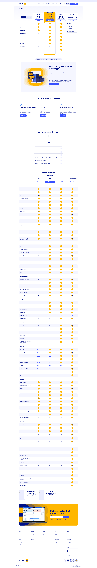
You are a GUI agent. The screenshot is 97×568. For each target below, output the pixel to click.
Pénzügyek (20, 536)
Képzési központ (45, 534)
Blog (67, 534)
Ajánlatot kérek (72, 20)
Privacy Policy (73, 566)
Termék (39, 3)
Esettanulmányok (33, 539)
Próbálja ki (38, 20)
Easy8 (19, 531)
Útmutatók (56, 536)
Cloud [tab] (23, 17)
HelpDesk (20, 539)
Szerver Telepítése (33, 534)
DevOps (20, 544)
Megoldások (42, 3)
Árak (56, 3)
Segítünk (53, 3)
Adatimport (44, 536)
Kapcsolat (67, 3)
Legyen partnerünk (69, 542)
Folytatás (65, 517)
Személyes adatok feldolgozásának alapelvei (60, 542)
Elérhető (38, 349)
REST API (56, 534)
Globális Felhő (32, 531)
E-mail (51, 515)
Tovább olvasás (23, 115)
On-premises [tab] (29, 17)
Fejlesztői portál (57, 539)
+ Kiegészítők (39, 52)
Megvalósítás (44, 531)
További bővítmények (21, 542)
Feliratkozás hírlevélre (69, 536)
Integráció (32, 536)
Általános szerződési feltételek (58, 544)
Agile (19, 534)
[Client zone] (60, 4)
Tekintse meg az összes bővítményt (48, 122)
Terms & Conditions (69, 539)
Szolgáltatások (48, 3)
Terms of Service (78, 566)
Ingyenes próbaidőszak (74, 3)
